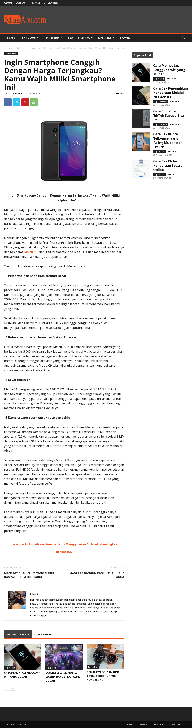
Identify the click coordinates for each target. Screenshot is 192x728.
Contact (21, 2)
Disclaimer (51, 2)
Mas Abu (17, 93)
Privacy (35, 2)
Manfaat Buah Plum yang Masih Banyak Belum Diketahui (29, 575)
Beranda (8, 48)
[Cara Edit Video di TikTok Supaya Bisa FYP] (141, 118)
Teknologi (28, 37)
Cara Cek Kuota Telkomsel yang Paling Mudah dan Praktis (167, 140)
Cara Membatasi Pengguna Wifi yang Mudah (169, 69)
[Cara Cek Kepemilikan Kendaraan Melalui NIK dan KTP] (141, 95)
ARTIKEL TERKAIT (17, 634)
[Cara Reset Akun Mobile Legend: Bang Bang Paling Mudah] (64, 657)
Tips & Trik (51, 37)
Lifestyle (104, 37)
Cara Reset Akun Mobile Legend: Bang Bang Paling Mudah (63, 676)
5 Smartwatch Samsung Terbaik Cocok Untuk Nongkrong (103, 676)
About (8, 2)
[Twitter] (16, 102)
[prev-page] (6, 688)
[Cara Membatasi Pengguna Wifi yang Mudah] (22, 657)
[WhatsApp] (34, 102)
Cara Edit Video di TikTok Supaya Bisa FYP (168, 115)
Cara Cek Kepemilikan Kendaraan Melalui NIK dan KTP (170, 92)
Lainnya (84, 37)
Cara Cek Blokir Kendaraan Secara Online (168, 165)
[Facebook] (8, 102)
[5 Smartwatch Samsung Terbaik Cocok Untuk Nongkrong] (105, 656)
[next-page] (12, 688)
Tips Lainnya (160, 101)
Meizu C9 (30, 252)
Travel (125, 37)
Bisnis (11, 37)
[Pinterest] (25, 102)
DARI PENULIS (43, 634)
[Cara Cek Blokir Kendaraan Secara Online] (141, 168)
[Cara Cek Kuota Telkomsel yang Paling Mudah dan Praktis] (141, 141)
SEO (70, 37)
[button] (183, 38)
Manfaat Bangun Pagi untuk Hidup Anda (96, 575)
